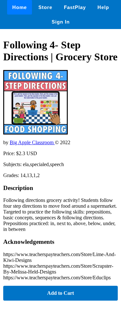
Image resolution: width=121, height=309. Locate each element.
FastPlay (75, 7)
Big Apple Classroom (32, 142)
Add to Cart (60, 293)
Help (103, 7)
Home (19, 7)
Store (45, 7)
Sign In (61, 22)
